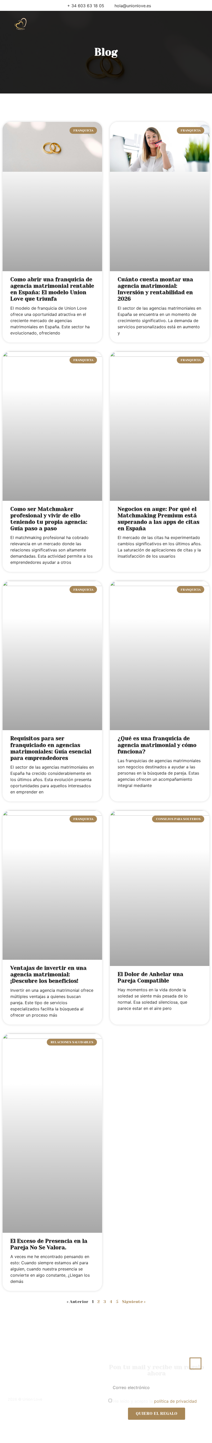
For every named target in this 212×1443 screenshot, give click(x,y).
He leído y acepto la (155, 1400)
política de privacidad (175, 1400)
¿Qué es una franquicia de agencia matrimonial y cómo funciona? (157, 744)
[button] (126, 24)
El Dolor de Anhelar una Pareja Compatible (150, 977)
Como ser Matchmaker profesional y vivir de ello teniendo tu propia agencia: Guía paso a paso (48, 519)
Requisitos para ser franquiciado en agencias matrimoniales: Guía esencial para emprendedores (50, 748)
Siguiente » (134, 1301)
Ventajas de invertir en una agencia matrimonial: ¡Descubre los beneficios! (48, 974)
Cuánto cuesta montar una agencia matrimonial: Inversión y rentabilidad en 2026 (155, 289)
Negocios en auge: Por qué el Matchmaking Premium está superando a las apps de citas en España (158, 519)
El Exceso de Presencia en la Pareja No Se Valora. (48, 1244)
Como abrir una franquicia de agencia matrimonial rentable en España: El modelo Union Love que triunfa (52, 289)
